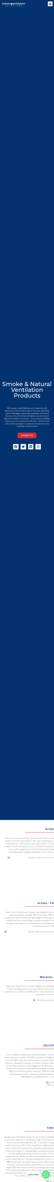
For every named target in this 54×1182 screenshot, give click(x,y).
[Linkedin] (31, 446)
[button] (50, 3)
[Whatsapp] (46, 1174)
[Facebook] (16, 446)
